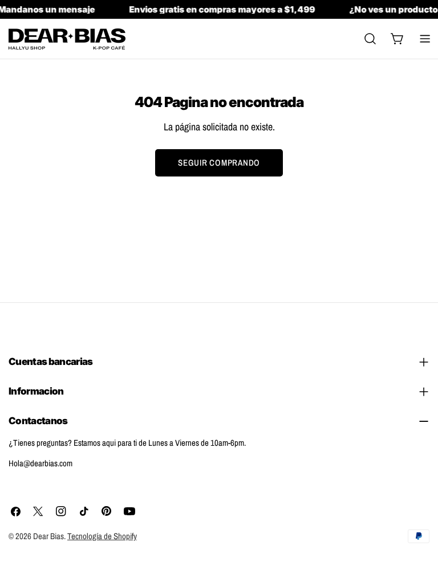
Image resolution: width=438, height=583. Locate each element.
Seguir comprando (219, 163)
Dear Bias (48, 536)
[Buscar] (370, 38)
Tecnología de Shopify (102, 536)
